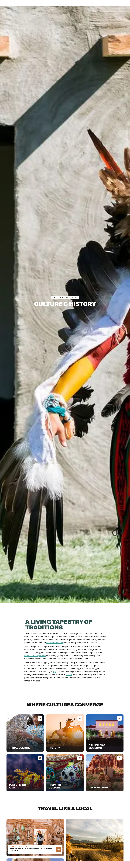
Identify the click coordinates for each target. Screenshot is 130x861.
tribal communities (54, 643)
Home (54, 297)
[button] (45, 3)
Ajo (54, 671)
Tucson (69, 675)
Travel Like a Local (84, 3)
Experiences (59, 3)
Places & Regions (45, 3)
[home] (18, 3)
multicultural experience (35, 655)
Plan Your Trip (70, 3)
